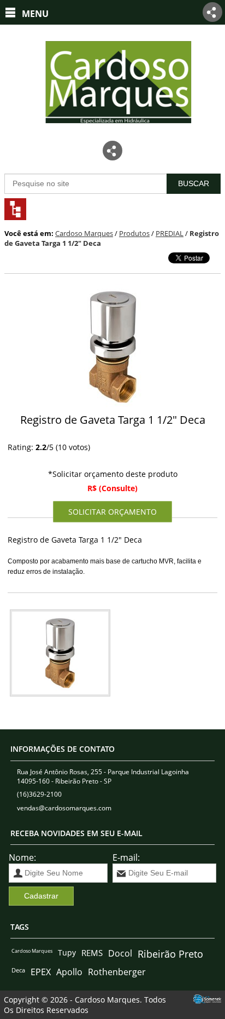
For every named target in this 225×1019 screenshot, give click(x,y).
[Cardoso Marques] (112, 132)
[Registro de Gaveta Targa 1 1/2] (112, 348)
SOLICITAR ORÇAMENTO (112, 511)
